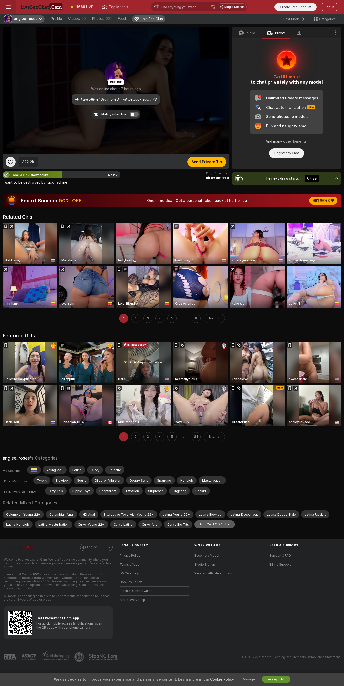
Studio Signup (204, 564)
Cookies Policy (131, 582)
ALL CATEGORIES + (215, 524)
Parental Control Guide (136, 591)
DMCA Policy (129, 573)
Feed (122, 18)
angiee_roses (16, 458)
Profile (56, 18)
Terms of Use (129, 564)
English (92, 547)
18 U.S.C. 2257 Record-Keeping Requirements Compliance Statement (289, 657)
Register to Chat (286, 153)
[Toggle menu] (8, 7)
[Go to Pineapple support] (79, 657)
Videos (77, 18)
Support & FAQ (280, 555)
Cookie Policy (222, 679)
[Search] (213, 6)
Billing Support (280, 564)
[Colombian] (34, 470)
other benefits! (295, 141)
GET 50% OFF (323, 200)
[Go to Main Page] (41, 7)
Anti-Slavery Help (132, 600)
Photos (102, 18)
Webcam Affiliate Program (213, 573)
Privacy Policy (130, 555)
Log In (329, 7)
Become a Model (206, 555)
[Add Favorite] (11, 162)
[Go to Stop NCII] (104, 657)
